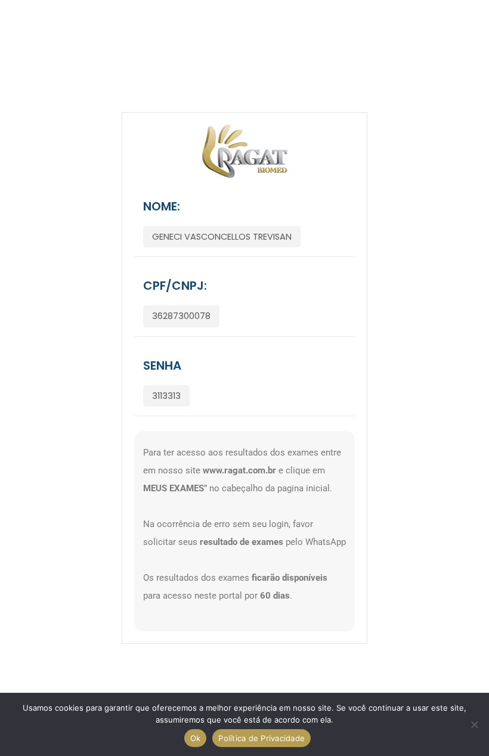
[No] (474, 724)
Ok (195, 738)
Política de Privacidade (261, 738)
